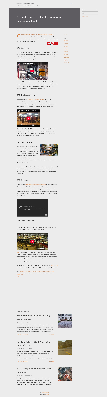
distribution (36, 271)
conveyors (66, 43)
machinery (66, 54)
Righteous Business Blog (25, 3)
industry (65, 48)
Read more (51, 334)
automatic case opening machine (36, 99)
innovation (66, 49)
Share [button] (65, 34)
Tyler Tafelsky (47, 394)
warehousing (66, 62)
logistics (65, 52)
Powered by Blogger (45, 392)
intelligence (66, 51)
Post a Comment (24, 334)
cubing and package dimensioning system (35, 184)
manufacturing (66, 57)
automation (66, 40)
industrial (65, 46)
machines (65, 55)
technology (66, 60)
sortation (65, 59)
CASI (18, 252)
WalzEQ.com (54, 265)
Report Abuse (85, 16)
